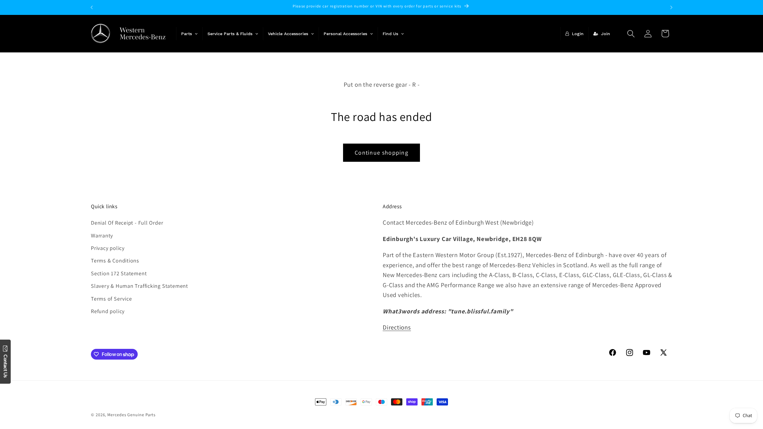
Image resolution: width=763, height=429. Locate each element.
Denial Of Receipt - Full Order (127, 222)
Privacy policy (108, 247)
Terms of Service (111, 298)
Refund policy (108, 311)
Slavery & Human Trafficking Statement (139, 285)
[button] (631, 33)
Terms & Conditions (115, 260)
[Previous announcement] (91, 7)
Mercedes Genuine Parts (131, 414)
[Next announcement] (671, 7)
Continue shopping (381, 152)
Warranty (102, 235)
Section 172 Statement (119, 273)
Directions (397, 327)
